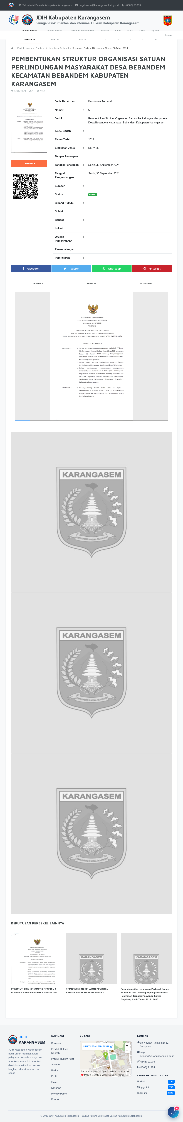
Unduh (28, 163)
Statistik (105, 30)
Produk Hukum (24, 48)
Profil (130, 30)
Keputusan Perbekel (59, 48)
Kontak (168, 35)
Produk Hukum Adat (55, 35)
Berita (118, 30)
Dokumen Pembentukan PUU (82, 35)
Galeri (142, 30)
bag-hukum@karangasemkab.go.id (98, 5)
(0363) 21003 (133, 5)
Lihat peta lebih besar (96, 1046)
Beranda (56, 1043)
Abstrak (91, 283)
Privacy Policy (59, 1093)
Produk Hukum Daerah (30, 35)
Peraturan (40, 48)
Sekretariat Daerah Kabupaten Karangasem (47, 5)
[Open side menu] (10, 35)
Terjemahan (145, 283)
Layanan (155, 30)
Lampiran (38, 283)
